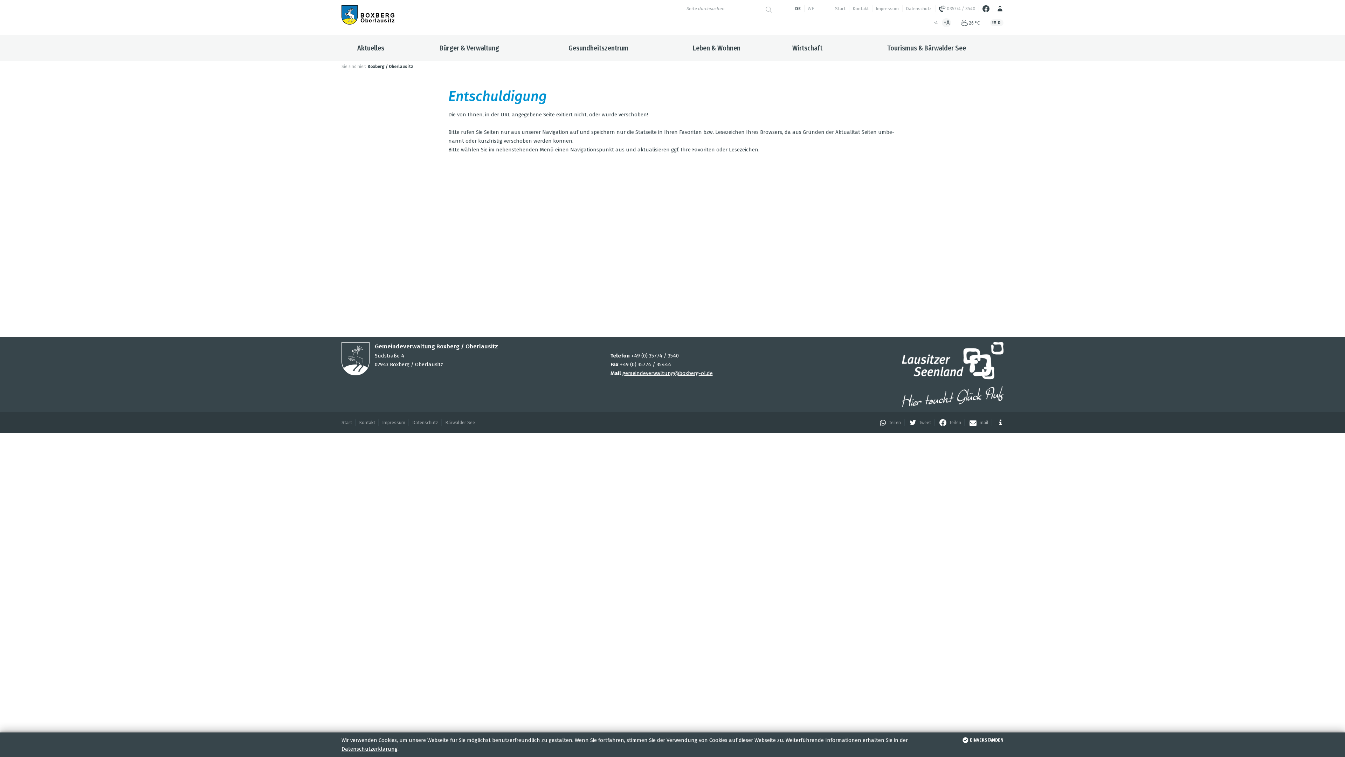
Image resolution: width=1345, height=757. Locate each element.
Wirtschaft (807, 48)
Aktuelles (370, 48)
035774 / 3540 (960, 8)
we (811, 8)
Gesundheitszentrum (598, 48)
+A (947, 22)
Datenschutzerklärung (370, 749)
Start (840, 8)
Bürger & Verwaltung (469, 48)
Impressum (887, 8)
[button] (888, 422)
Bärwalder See (460, 422)
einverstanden (986, 740)
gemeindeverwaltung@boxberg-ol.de (667, 373)
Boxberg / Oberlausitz (390, 66)
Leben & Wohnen (716, 48)
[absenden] (769, 7)
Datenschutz (919, 8)
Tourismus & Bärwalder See (926, 48)
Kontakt (861, 8)
